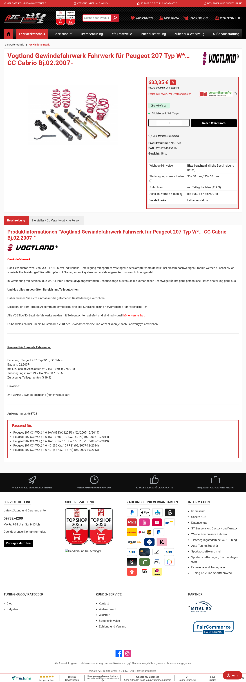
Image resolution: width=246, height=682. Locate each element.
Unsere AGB (198, 517)
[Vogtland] (221, 60)
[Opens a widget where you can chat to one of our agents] (232, 675)
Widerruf (104, 615)
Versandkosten (113, 663)
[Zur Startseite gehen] (26, 18)
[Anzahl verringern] (152, 122)
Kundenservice (109, 594)
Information (199, 502)
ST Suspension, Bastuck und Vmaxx (214, 528)
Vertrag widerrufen (18, 543)
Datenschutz (199, 522)
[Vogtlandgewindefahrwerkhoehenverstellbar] (73, 115)
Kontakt (104, 603)
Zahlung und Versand (112, 626)
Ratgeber (12, 609)
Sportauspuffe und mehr (206, 551)
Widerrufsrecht (108, 609)
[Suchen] (115, 18)
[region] (73, 115)
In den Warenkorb (213, 123)
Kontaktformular (34, 531)
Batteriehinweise (109, 620)
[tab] (16, 220)
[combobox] (96, 18)
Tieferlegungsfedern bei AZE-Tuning (214, 540)
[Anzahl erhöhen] (186, 122)
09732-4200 (13, 518)
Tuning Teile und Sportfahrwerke (211, 573)
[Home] (8, 34)
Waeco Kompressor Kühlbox (209, 534)
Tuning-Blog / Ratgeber (23, 594)
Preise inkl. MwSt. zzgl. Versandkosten (169, 93)
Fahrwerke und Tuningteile (208, 567)
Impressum (198, 511)
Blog (9, 603)
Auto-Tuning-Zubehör (204, 545)
